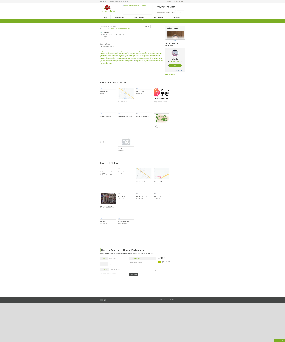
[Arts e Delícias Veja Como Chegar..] (162, 232)
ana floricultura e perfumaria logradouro (117, 98)
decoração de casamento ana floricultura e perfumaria (125, 106)
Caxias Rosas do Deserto (160, 140)
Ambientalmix (104, 130)
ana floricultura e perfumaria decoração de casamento (128, 101)
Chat (175, 65)
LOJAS (105, 17)
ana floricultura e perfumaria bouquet (148, 100)
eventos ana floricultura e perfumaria (147, 106)
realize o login (177, 13)
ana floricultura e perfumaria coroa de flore (129, 100)
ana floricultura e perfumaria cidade (145, 96)
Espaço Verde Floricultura (125, 155)
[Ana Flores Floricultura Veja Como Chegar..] (108, 237)
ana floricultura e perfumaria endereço (109, 96)
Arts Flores (103, 260)
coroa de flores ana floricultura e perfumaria (123, 105)
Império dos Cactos (159, 165)
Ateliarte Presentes (123, 260)
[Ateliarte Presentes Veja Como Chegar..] (126, 257)
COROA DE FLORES (139, 17)
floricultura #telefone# (108, 105)
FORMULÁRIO (176, 17)
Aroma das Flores (123, 235)
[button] (105, 60)
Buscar (169, 1)
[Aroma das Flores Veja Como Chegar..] (126, 232)
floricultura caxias (148, 103)
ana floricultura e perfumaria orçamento (117, 103)
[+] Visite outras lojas (170, 74)
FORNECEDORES (119, 17)
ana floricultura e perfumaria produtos (109, 100)
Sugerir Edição (180, 70)
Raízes (102, 180)
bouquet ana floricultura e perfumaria (144, 105)
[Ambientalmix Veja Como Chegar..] (126, 207)
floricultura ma (140, 103)
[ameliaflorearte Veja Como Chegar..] (144, 212)
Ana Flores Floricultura (106, 245)
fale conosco (180, 10)
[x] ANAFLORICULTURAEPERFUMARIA (120, 29)
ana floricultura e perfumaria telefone (128, 96)
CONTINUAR (134, 313)
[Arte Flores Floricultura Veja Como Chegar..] (144, 232)
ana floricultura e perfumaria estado (136, 98)
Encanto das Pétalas (105, 155)
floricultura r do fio (132, 103)
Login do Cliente (179, 1)
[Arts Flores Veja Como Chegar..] (108, 257)
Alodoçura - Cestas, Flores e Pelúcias (107, 211)
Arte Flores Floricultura (142, 235)
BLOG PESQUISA (158, 17)
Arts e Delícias (140, 130)
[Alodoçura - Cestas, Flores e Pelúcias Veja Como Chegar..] (108, 207)
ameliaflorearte (122, 140)
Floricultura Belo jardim (142, 155)
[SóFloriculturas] (107, 7)
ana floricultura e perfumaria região (153, 98)
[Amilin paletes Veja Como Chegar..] (162, 212)
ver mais (175, 40)
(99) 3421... (175, 61)
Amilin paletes (158, 220)
